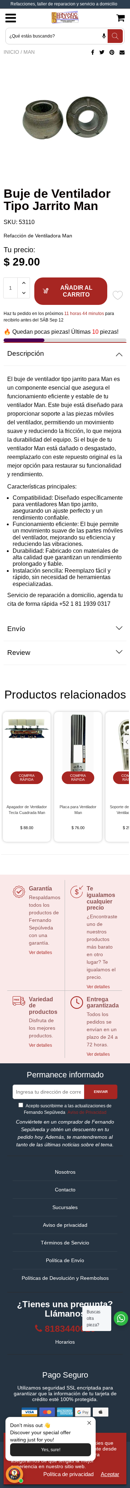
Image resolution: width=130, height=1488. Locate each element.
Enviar (101, 1092)
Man (29, 52)
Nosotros (65, 1172)
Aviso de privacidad (65, 1225)
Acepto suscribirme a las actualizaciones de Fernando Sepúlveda (68, 1109)
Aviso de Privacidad (86, 1112)
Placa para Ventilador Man (78, 810)
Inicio (11, 52)
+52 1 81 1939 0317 (84, 604)
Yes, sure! (50, 1449)
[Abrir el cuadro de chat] (14, 1474)
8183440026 (70, 1329)
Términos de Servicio (65, 1243)
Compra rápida (27, 778)
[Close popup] (89, 1423)
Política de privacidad (68, 1474)
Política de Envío (65, 1260)
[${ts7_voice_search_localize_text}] (104, 36)
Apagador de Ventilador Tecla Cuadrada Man (26, 810)
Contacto (65, 1189)
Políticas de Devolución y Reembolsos (65, 1278)
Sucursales (65, 1207)
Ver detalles (40, 952)
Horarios (65, 1342)
